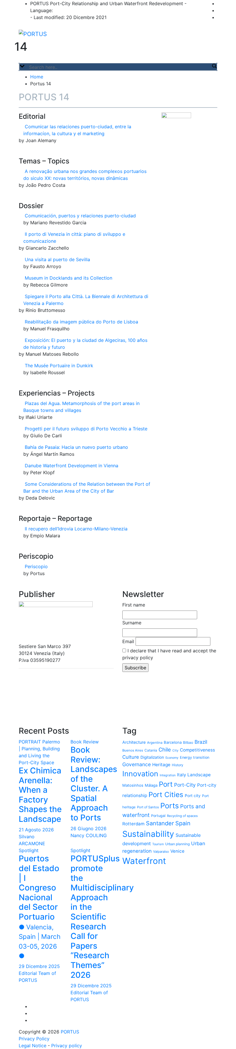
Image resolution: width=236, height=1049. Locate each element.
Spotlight (29, 850)
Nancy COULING (89, 835)
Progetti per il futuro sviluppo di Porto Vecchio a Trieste (86, 429)
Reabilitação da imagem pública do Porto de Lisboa (81, 322)
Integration (168, 775)
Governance (136, 764)
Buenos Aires (132, 750)
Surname (131, 623)
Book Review (85, 742)
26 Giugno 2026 (88, 828)
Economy (171, 758)
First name (133, 605)
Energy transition (194, 757)
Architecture (134, 742)
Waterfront (144, 861)
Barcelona (173, 742)
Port (166, 784)
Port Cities (166, 794)
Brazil (201, 742)
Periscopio (36, 566)
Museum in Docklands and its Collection (68, 278)
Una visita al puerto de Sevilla (57, 259)
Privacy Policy (34, 1039)
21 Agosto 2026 (36, 830)
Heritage (161, 764)
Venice (177, 851)
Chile (165, 749)
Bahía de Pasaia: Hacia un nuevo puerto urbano (76, 447)
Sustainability (148, 834)
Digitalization (152, 757)
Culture (130, 757)
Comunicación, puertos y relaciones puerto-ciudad (80, 216)
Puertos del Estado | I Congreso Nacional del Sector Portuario (39, 907)
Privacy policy (66, 1045)
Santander (160, 823)
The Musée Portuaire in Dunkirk (59, 365)
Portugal (158, 815)
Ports (169, 805)
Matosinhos (132, 785)
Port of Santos (148, 807)
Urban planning (177, 844)
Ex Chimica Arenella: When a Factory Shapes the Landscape (40, 795)
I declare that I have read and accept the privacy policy (169, 654)
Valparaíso (161, 852)
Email (128, 641)
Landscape (199, 774)
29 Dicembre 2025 (39, 966)
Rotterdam (133, 823)
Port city (193, 795)
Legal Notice (32, 1045)
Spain (183, 823)
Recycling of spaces (182, 816)
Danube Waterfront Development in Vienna (71, 465)
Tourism (158, 844)
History (177, 765)
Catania (150, 750)
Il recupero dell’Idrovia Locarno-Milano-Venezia (76, 529)
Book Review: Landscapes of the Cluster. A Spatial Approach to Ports (94, 783)
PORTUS (70, 1032)
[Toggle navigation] (22, 61)
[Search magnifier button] (214, 66)
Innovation (140, 773)
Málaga (151, 785)
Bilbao (188, 742)
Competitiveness (197, 750)
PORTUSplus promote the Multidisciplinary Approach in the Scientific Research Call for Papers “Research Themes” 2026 (102, 917)
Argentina (154, 743)
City (175, 750)
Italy (181, 774)
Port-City (185, 785)
